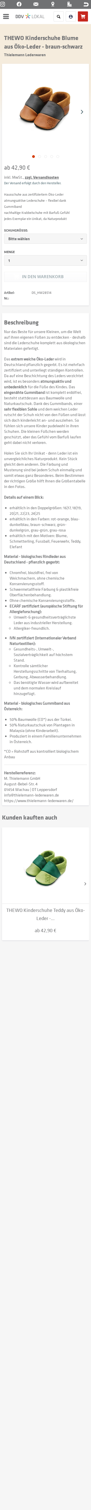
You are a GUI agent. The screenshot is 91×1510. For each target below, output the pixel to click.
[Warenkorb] (83, 16)
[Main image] (33, 156)
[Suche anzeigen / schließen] (59, 16)
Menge (9, 252)
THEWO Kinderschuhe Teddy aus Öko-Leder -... (45, 914)
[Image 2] (45, 156)
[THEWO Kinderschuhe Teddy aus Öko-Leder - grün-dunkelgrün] (45, 865)
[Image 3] (51, 156)
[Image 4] (57, 156)
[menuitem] (7, 16)
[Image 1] (39, 156)
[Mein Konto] (71, 16)
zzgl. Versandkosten (42, 177)
